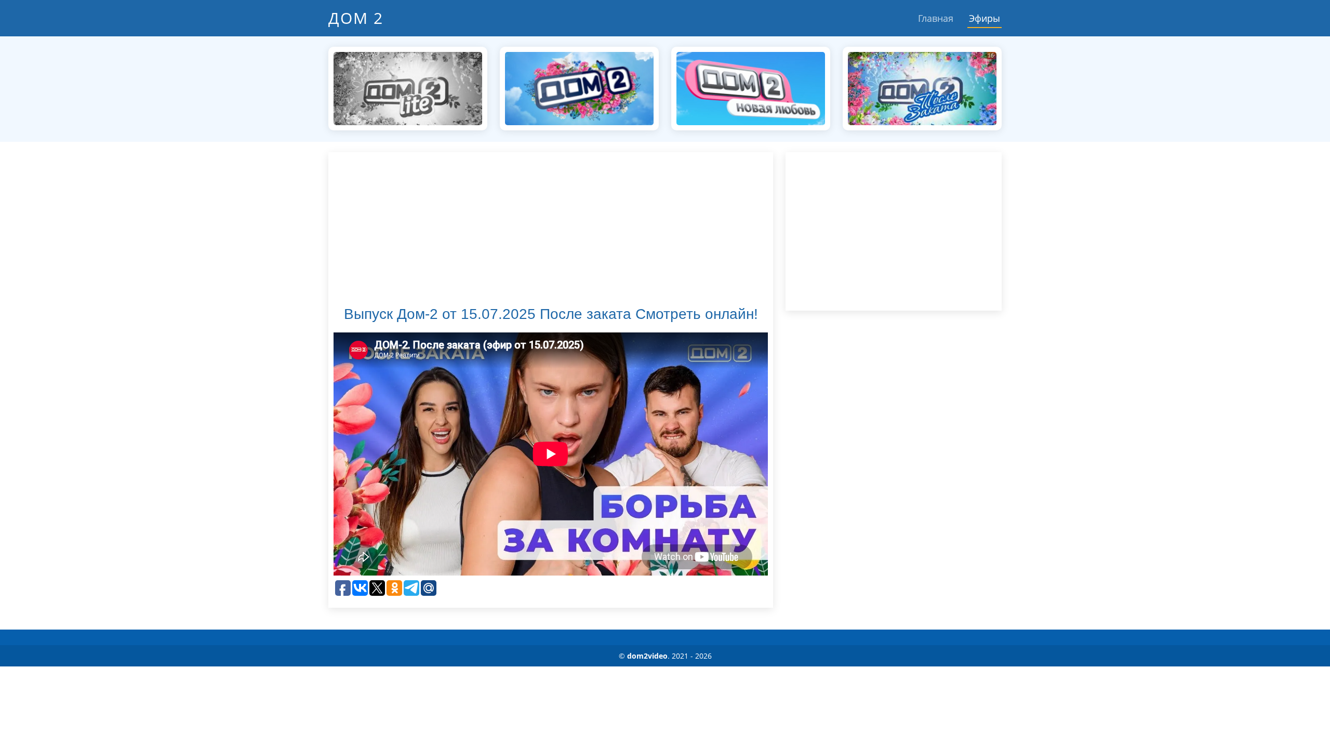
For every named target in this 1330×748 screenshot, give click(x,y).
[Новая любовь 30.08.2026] (750, 88)
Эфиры (984, 18)
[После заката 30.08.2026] (922, 88)
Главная (935, 18)
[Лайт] (408, 88)
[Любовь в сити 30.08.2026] (579, 88)
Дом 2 (355, 18)
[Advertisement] (551, 230)
